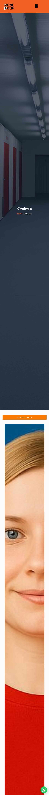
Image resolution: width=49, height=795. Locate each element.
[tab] (25, 417)
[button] (36, 6)
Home (19, 214)
